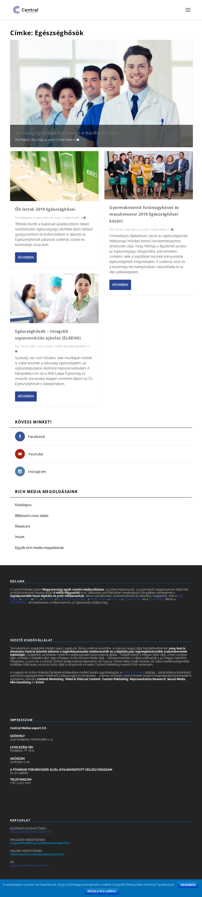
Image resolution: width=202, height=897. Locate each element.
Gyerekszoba (132, 599)
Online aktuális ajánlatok (70, 346)
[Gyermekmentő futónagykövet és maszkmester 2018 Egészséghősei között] (148, 175)
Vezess (115, 599)
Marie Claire (98, 599)
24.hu (25, 599)
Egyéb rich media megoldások (39, 548)
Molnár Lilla (27, 140)
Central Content (133, 672)
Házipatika (156, 599)
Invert (19, 537)
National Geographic (71, 599)
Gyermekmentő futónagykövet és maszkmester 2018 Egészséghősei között (144, 214)
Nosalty (48, 599)
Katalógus (23, 505)
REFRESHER (18, 602)
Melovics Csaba (30, 218)
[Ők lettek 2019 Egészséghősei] (54, 176)
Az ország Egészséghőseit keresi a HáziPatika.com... (68, 133)
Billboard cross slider (32, 516)
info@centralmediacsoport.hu (30, 831)
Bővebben (26, 257)
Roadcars (22, 526)
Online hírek (64, 140)
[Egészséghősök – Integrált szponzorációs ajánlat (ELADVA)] (54, 298)
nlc (36, 599)
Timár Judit (27, 346)
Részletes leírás (101, 891)
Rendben (188, 885)
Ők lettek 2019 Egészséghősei (45, 209)
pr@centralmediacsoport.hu (29, 865)
